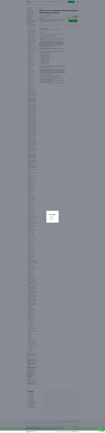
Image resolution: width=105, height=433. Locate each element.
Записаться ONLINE (100, 429)
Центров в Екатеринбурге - (66, 431)
